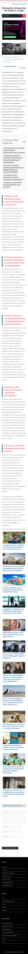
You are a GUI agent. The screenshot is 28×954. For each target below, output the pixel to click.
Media (3, 898)
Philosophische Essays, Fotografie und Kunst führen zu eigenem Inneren (13, 635)
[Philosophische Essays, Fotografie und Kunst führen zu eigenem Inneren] (14, 625)
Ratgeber (4, 907)
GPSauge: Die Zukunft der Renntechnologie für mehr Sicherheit (12, 185)
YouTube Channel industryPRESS (9, 935)
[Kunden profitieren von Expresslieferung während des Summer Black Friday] (14, 580)
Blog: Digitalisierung (6, 929)
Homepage (4, 867)
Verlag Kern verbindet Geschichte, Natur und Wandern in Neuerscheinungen (13, 747)
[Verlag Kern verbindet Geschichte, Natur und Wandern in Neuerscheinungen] (14, 738)
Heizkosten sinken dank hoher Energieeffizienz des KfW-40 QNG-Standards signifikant (14, 568)
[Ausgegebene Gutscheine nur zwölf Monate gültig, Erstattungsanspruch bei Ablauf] (14, 602)
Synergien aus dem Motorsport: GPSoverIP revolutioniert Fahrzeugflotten (13, 177)
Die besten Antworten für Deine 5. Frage (14, 9)
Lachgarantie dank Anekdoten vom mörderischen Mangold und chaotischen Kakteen (13, 547)
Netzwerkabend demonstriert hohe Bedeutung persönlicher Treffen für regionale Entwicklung (13, 770)
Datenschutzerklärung (7, 885)
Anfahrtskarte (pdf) (6, 879)
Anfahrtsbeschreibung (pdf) (8, 873)
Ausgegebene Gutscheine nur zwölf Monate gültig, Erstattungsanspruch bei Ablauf (13, 611)
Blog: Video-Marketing (7, 926)
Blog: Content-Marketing (7, 923)
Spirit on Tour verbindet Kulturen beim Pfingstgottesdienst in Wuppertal (14, 656)
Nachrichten (23, 67)
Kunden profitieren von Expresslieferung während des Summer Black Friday (13, 590)
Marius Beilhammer (10, 66)
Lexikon (3, 904)
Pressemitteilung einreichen (8, 901)
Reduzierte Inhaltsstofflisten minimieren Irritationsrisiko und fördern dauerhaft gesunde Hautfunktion (13, 678)
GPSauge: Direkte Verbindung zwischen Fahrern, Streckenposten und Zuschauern (14, 150)
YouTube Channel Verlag (7, 932)
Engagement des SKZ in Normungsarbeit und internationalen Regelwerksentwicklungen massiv (14, 793)
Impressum (4, 870)
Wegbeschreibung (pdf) (7, 882)
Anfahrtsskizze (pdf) (6, 876)
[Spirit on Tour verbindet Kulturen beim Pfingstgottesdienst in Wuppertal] (14, 646)
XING (3, 942)
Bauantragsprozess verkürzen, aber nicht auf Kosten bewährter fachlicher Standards (14, 726)
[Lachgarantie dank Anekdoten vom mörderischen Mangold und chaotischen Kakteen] (14, 538)
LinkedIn (4, 938)
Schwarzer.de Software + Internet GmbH (14, 952)
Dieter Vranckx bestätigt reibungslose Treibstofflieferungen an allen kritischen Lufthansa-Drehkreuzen (13, 702)
